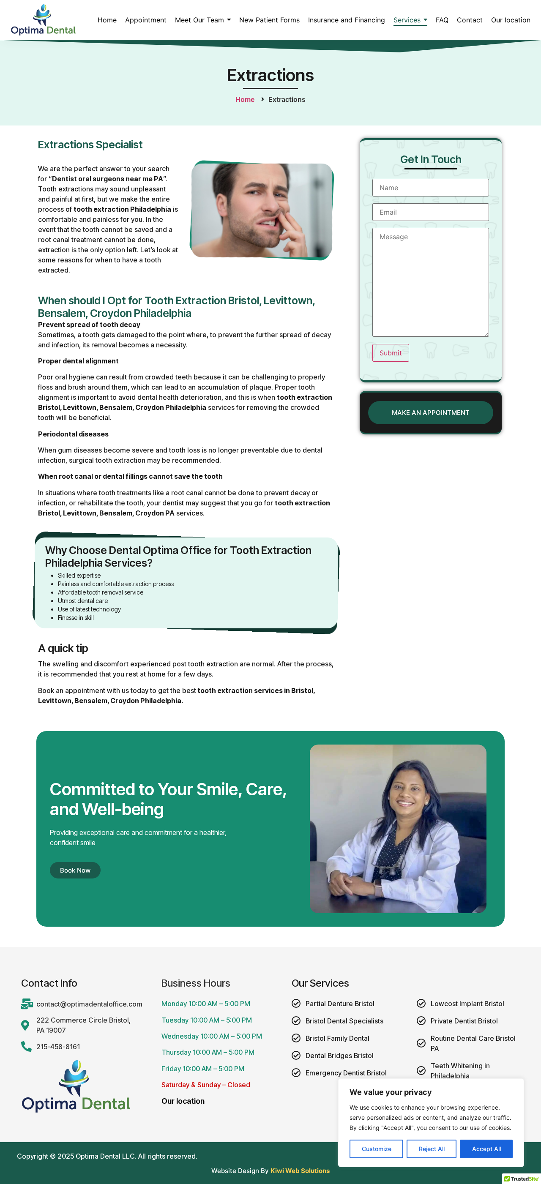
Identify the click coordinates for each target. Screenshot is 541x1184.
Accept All (486, 1148)
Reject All (432, 1148)
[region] (431, 1122)
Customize (376, 1148)
